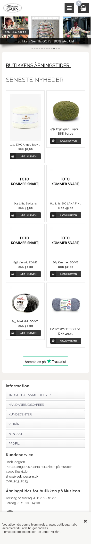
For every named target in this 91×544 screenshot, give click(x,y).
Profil (13, 443)
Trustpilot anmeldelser (29, 395)
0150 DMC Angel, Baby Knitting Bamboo (25, 144)
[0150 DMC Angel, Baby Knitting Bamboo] (25, 117)
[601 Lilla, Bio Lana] (25, 184)
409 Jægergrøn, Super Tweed (65, 129)
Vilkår (13, 424)
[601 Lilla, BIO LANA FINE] (65, 184)
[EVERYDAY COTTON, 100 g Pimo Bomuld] (65, 305)
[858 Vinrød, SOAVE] (25, 243)
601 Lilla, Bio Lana (25, 203)
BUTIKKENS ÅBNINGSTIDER (38, 65)
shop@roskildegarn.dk (22, 476)
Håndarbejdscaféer (26, 404)
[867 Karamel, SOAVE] (65, 243)
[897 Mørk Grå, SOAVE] (25, 301)
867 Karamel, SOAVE (65, 262)
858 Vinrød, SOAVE (25, 262)
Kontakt (15, 434)
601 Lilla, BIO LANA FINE (65, 203)
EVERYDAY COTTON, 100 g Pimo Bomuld (65, 329)
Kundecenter (20, 414)
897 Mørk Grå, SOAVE (25, 321)
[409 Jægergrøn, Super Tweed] (65, 109)
